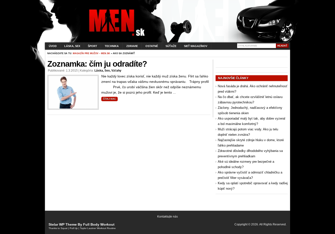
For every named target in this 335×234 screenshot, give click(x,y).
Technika (112, 46)
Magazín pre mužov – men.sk (91, 53)
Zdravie (132, 46)
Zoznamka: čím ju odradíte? (97, 63)
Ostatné (151, 46)
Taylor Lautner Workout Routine (98, 228)
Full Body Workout (99, 224)
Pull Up (74, 228)
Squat (64, 228)
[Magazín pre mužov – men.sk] (115, 36)
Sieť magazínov (195, 46)
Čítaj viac (109, 99)
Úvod (53, 46)
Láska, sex (72, 46)
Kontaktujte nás (167, 216)
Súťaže (171, 46)
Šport (92, 46)
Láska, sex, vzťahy (107, 70)
